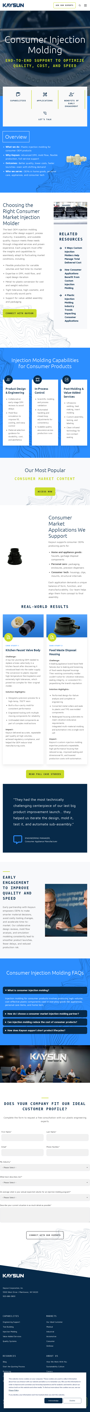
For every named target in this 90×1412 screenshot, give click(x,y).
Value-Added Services (12, 1336)
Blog (5, 1362)
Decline (72, 1401)
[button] (80, 5)
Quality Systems (10, 1341)
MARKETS (51, 1316)
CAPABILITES (11, 1316)
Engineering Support (11, 1322)
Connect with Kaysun (20, 313)
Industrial (50, 1332)
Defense (49, 1346)
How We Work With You (56, 1362)
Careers (49, 1371)
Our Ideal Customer (54, 1322)
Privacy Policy (14, 1390)
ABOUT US (52, 1356)
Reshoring (7, 1371)
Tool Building (8, 1327)
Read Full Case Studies (45, 774)
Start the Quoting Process (14, 1366)
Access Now (45, 491)
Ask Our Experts (64, 5)
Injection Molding (10, 1332)
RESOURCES (9, 1356)
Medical (49, 1327)
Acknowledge (53, 1401)
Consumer (50, 1341)
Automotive (51, 1336)
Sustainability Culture (55, 1366)
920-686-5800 (9, 1296)
